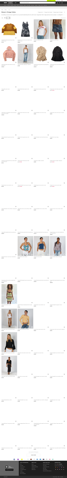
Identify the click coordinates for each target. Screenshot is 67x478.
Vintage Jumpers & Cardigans (58, 12)
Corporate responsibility (35, 466)
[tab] (5, 5)
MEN (15, 2)
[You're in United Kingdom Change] (62, 0)
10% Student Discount (23, 469)
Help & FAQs (58, 0)
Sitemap (21, 470)
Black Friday (44, 468)
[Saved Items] (60, 2)
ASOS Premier (22, 468)
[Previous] (37, 12)
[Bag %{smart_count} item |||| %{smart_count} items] (62, 2)
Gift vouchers (45, 465)
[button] (55, 467)
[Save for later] (16, 38)
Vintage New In (40, 12)
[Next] (64, 12)
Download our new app (51, 0)
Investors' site (33, 468)
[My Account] (57, 2)
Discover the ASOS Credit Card (47, 470)
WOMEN (10, 2)
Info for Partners (45, 469)
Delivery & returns (22, 466)
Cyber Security (34, 469)
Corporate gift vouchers (46, 466)
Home (2, 9)
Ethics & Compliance (23, 473)
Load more (33, 455)
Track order (21, 465)
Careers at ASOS (34, 465)
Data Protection (22, 472)
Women (6, 9)
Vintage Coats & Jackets (48, 12)
